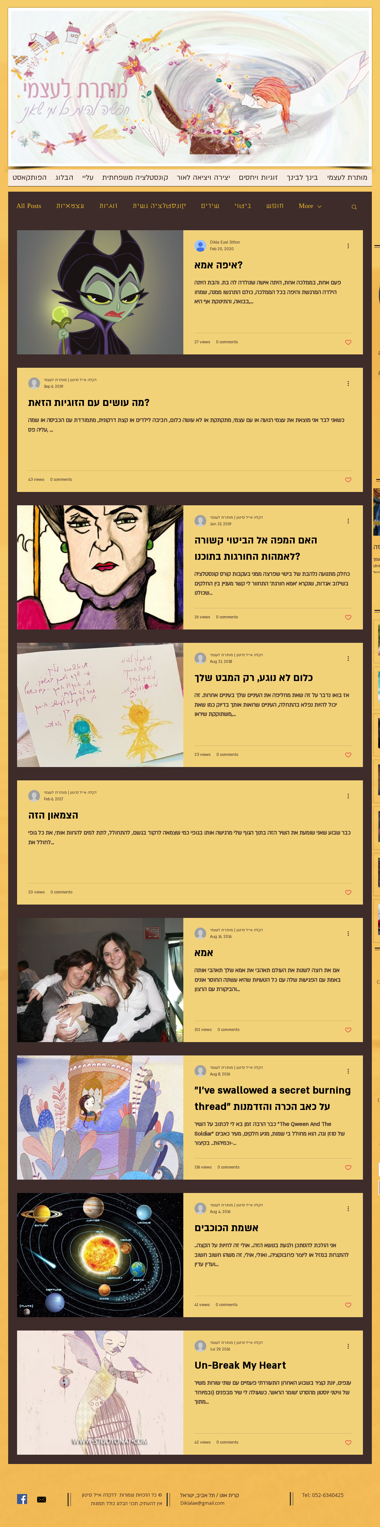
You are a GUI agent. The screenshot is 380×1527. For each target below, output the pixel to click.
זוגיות (108, 206)
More (306, 206)
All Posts (28, 206)
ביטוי (242, 206)
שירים (210, 206)
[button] (354, 207)
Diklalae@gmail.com (202, 1503)
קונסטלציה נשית (159, 206)
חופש (275, 206)
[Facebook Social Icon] (22, 1499)
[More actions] (350, 245)
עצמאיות (70, 206)
